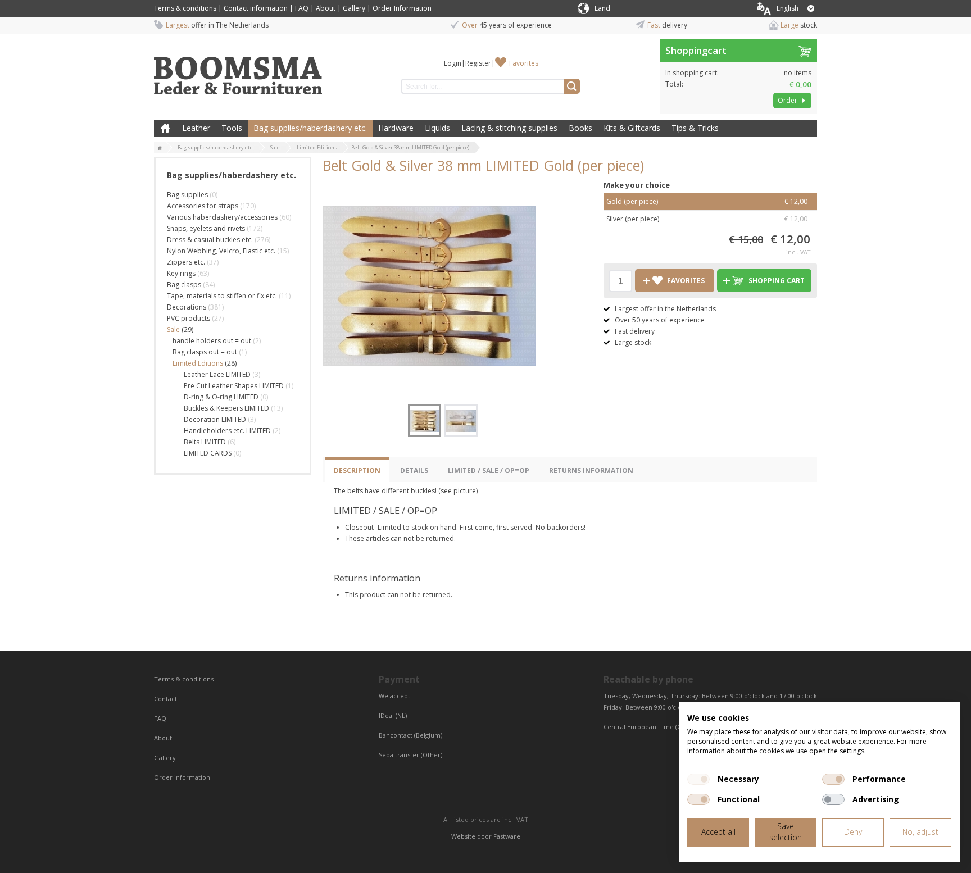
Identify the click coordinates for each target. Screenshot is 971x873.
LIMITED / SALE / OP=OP (488, 470)
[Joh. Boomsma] (238, 70)
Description (357, 470)
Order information (182, 777)
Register (478, 63)
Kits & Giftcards (632, 127)
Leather (196, 127)
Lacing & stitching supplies (509, 127)
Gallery (354, 8)
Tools (231, 127)
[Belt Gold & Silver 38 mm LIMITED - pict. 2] (461, 420)
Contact (166, 698)
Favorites (523, 63)
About (325, 8)
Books (580, 127)
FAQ (301, 8)
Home (165, 128)
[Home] (160, 148)
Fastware (506, 836)
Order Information (402, 8)
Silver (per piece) (706, 219)
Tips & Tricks (695, 127)
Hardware (396, 127)
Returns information (591, 470)
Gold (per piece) (706, 201)
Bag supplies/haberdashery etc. (310, 127)
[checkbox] (698, 779)
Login (452, 63)
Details (414, 470)
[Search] (572, 86)
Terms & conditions (185, 8)
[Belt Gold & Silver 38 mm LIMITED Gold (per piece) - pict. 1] (429, 286)
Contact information (256, 8)
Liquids (437, 127)
